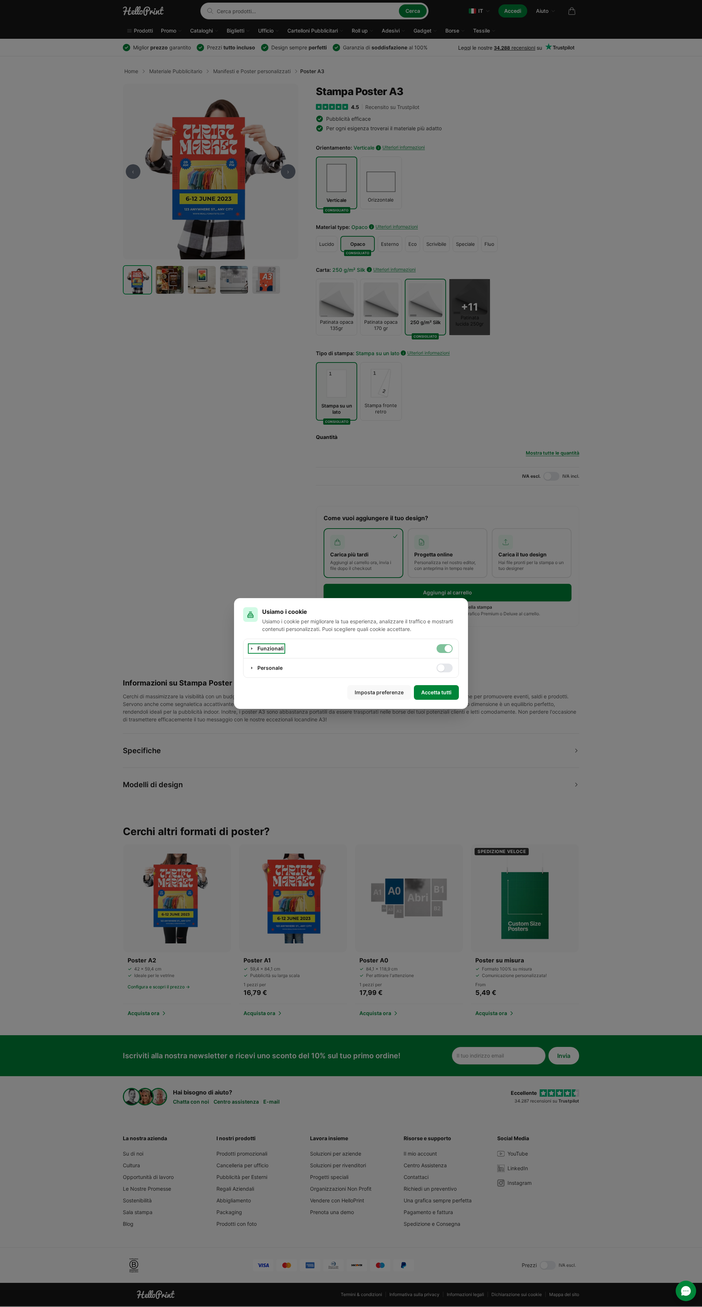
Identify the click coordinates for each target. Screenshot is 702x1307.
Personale (270, 668)
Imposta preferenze (379, 692)
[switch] (445, 648)
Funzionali (270, 648)
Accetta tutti (436, 692)
